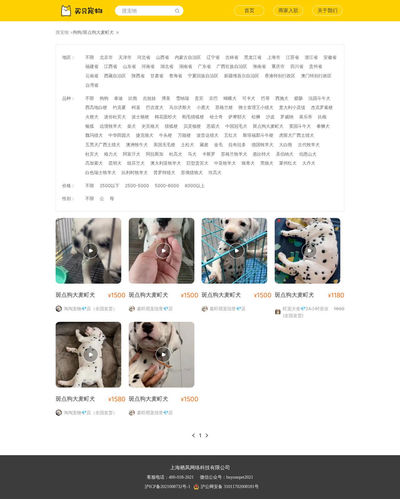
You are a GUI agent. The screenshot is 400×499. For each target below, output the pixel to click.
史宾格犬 (150, 126)
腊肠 (298, 98)
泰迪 (118, 98)
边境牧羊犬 (111, 126)
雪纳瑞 (182, 98)
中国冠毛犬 (236, 126)
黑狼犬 (266, 163)
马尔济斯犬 (180, 107)
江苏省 (292, 57)
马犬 (192, 154)
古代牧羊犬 (309, 144)
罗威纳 (286, 116)
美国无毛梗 (164, 144)
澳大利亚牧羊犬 (165, 163)
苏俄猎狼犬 (192, 172)
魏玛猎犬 (94, 135)
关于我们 (328, 10)
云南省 (91, 75)
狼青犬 (248, 163)
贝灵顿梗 (192, 126)
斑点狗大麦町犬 (268, 126)
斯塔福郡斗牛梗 (258, 135)
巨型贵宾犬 (197, 163)
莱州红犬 (288, 163)
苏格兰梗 (224, 107)
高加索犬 (94, 163)
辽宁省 (213, 57)
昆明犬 (115, 163)
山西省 (162, 57)
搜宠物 (62, 32)
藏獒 (204, 144)
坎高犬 (215, 172)
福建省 (91, 66)
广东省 (204, 66)
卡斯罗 (208, 154)
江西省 (110, 66)
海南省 (259, 66)
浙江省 (311, 57)
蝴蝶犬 (230, 98)
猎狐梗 (171, 126)
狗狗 (104, 98)
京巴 (213, 98)
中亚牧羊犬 (225, 163)
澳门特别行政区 (316, 75)
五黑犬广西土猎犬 (102, 144)
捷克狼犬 (144, 135)
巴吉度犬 (154, 107)
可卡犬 (248, 98)
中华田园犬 (119, 135)
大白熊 (285, 144)
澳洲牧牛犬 (137, 144)
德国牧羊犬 (262, 144)
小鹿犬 (203, 107)
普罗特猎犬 (164, 172)
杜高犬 (175, 154)
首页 (249, 10)
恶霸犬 (213, 126)
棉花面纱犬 (166, 116)
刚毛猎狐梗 (193, 116)
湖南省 (185, 66)
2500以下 (109, 185)
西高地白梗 (96, 107)
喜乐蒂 (305, 116)
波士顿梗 (140, 116)
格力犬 (110, 154)
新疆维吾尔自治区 (241, 75)
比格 (322, 116)
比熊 (132, 98)
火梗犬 (91, 116)
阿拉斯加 (154, 154)
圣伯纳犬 (284, 154)
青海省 (175, 75)
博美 (166, 98)
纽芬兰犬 (136, 163)
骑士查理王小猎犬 (255, 107)
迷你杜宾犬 (115, 116)
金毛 (218, 144)
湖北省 (166, 66)
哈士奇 (216, 116)
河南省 (148, 66)
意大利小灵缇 (292, 107)
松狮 (256, 116)
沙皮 (270, 116)
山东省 (129, 66)
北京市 (106, 57)
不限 (89, 57)
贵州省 (315, 66)
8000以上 (195, 185)
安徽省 (330, 57)
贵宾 (199, 98)
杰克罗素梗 (322, 107)
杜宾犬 (91, 154)
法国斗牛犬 (319, 98)
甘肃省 (156, 75)
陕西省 (138, 75)
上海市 (273, 57)
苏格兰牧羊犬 (234, 154)
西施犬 (281, 98)
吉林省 (231, 57)
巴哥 (265, 98)
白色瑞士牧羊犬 (100, 172)
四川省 (296, 66)
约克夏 (119, 107)
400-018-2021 (181, 477)
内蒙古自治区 (188, 57)
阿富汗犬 (131, 154)
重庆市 (278, 66)
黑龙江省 (253, 57)
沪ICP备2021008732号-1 (167, 486)
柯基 (136, 107)
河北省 (143, 57)
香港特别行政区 (280, 75)
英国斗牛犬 (300, 126)
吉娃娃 (149, 98)
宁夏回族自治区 (203, 75)
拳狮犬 (323, 126)
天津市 (125, 57)
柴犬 (131, 126)
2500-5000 (137, 185)
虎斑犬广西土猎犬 (296, 135)
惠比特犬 (261, 154)
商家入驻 (288, 10)
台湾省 (91, 85)
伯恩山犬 (308, 154)
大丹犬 (308, 163)
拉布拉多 (237, 144)
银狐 (89, 126)
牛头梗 (165, 135)
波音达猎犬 (207, 135)
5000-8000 (167, 185)
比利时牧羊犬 (135, 172)
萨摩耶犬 (237, 116)
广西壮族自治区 (232, 66)
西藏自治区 (115, 75)
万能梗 (184, 135)
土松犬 (187, 144)
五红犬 (230, 135)
